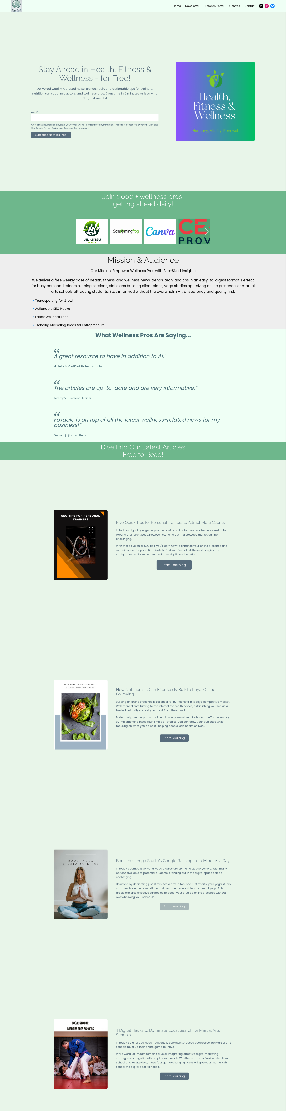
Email (34, 112)
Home (177, 6)
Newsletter (192, 6)
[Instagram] (267, 6)
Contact (249, 6)
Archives (234, 6)
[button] (207, 231)
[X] (261, 6)
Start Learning (174, 565)
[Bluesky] (272, 6)
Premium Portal (214, 6)
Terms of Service (73, 128)
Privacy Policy (51, 128)
